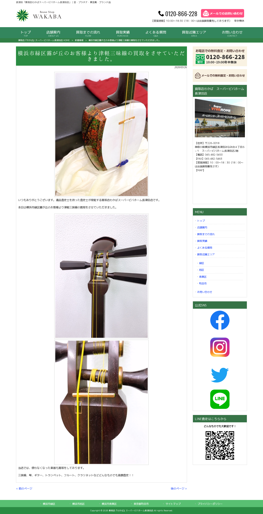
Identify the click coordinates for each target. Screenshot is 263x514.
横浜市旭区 (78, 504)
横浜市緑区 (49, 504)
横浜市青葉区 (109, 504)
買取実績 (202, 241)
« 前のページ (24, 489)
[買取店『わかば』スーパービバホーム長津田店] (39, 21)
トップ (201, 220)
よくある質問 (204, 247)
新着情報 (79, 40)
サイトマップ (173, 504)
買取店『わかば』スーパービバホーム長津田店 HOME (44, 40)
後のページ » (179, 489)
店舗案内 (202, 227)
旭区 (201, 270)
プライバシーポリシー (210, 504)
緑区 (201, 263)
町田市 (203, 283)
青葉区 (203, 276)
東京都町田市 (141, 504)
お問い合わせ (204, 292)
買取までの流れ (206, 234)
